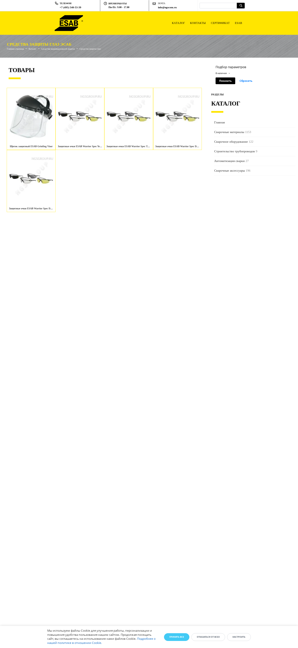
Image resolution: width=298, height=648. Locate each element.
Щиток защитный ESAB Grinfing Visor (31, 146)
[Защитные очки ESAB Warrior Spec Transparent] (128, 116)
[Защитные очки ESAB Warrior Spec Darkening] (31, 178)
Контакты (198, 23)
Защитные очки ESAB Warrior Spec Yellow (81, 146)
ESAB (238, 23)
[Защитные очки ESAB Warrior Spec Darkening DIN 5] (177, 116)
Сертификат (220, 23)
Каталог (178, 23)
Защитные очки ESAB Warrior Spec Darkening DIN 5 (184, 146)
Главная (219, 122)
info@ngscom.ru (167, 7)
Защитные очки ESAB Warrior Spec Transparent (132, 146)
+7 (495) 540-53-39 (70, 7)
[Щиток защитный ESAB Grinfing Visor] (31, 116)
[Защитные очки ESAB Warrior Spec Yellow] (80, 116)
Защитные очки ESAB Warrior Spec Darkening (34, 208)
